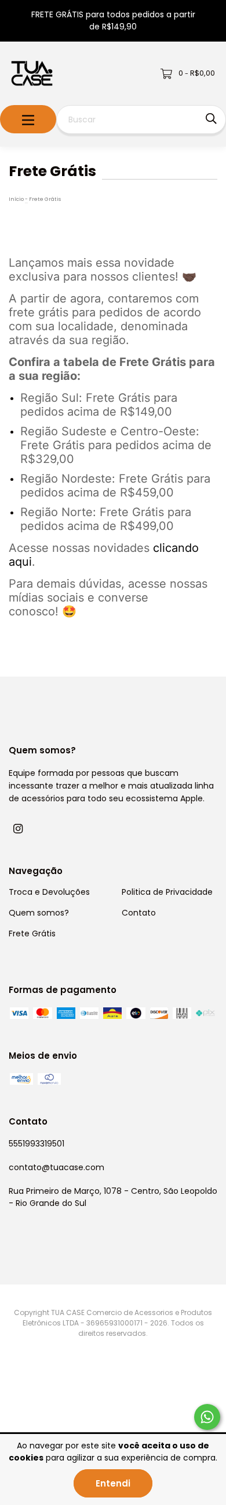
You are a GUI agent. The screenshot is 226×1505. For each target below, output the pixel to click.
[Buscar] (211, 118)
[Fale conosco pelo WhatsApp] (207, 1417)
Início (16, 199)
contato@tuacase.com (56, 1167)
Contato (139, 912)
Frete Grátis (32, 933)
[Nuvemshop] (55, 1411)
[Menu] (28, 119)
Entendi (113, 1483)
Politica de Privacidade (167, 892)
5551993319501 (36, 1143)
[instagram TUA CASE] (18, 829)
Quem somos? (39, 912)
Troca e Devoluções (49, 892)
